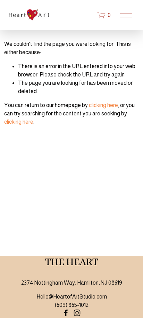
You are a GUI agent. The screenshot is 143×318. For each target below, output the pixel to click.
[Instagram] (77, 312)
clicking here (103, 105)
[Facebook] (65, 312)
